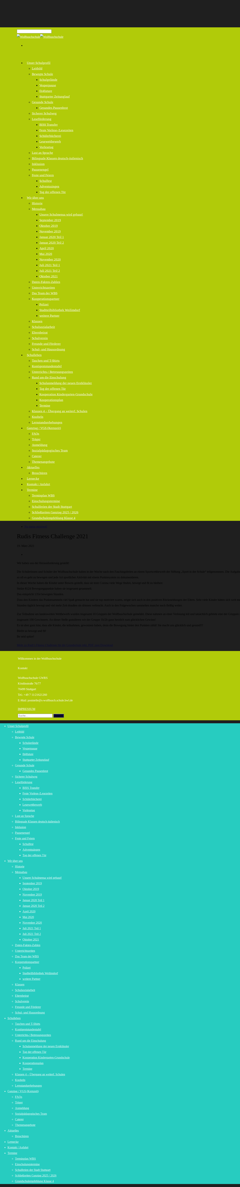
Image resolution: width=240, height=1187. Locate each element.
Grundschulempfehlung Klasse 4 (53, 518)
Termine (44, 405)
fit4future (45, 91)
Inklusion (38, 164)
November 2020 (50, 259)
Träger (36, 439)
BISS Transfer (48, 124)
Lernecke (13, 1141)
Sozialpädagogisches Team (50, 450)
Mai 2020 (45, 254)
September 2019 (50, 220)
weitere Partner (49, 315)
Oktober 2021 (48, 276)
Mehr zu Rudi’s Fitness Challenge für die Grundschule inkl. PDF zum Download (65, 645)
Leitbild (37, 68)
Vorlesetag (46, 147)
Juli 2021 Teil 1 (49, 265)
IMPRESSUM (26, 709)
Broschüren (39, 473)
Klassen (37, 321)
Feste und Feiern (43, 175)
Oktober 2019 (48, 226)
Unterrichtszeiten (43, 287)
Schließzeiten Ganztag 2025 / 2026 (55, 512)
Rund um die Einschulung (49, 377)
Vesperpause (47, 85)
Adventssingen (49, 186)
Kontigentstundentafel (47, 366)
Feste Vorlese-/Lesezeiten (56, 130)
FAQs (35, 433)
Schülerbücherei (50, 136)
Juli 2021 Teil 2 (49, 270)
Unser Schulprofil (38, 63)
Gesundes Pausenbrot (53, 108)
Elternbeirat (40, 332)
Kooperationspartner (45, 299)
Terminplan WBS (43, 495)
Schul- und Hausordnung (48, 349)
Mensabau (39, 209)
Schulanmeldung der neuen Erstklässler (65, 383)
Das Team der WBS (44, 293)
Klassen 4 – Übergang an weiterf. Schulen (59, 411)
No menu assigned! (35, 526)
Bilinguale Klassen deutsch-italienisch (57, 158)
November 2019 (50, 231)
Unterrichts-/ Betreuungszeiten (52, 372)
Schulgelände (48, 79)
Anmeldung (39, 445)
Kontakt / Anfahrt (38, 484)
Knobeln (37, 417)
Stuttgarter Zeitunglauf (54, 96)
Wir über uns (35, 197)
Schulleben (34, 355)
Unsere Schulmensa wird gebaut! (61, 214)
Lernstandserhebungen (28, 1085)
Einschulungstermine (46, 501)
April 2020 (46, 248)
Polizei (44, 304)
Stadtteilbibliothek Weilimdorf (59, 310)
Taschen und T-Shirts (46, 360)
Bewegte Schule (42, 74)
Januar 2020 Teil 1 (51, 237)
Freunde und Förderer (46, 344)
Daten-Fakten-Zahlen (46, 282)
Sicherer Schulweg (44, 113)
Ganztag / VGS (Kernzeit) (44, 428)
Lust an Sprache (42, 153)
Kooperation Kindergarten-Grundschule (66, 394)
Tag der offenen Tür (52, 192)
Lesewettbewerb (50, 141)
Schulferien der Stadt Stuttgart (52, 506)
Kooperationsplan (51, 400)
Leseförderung (41, 119)
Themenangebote (43, 462)
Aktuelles (33, 467)
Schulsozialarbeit (43, 327)
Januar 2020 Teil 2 (51, 242)
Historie (37, 203)
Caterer (37, 456)
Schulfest (45, 181)
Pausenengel (40, 169)
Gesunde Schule (42, 102)
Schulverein (40, 338)
